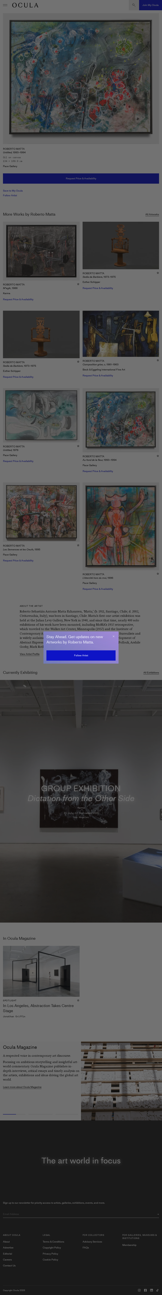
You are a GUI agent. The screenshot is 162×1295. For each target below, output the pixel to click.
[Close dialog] (114, 636)
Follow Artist (81, 655)
